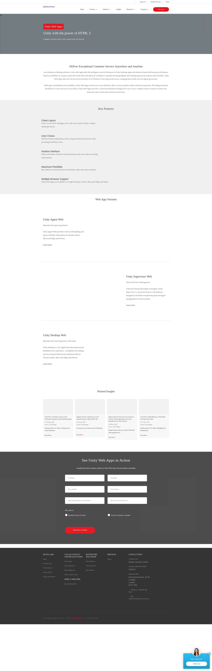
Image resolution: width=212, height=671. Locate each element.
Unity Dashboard (69, 570)
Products (92, 9)
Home (82, 9)
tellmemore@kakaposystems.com (139, 598)
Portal (167, 2)
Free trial (161, 9)
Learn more (47, 245)
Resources (130, 9)
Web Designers (78, 618)
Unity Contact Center (71, 574)
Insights (118, 9)
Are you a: (69, 510)
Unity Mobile (90, 570)
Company (144, 9)
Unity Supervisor (69, 566)
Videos (109, 559)
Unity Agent (68, 561)
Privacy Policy (47, 572)
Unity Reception (91, 566)
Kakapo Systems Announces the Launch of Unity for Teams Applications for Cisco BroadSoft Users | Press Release (121, 419)
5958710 (132, 569)
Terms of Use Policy (49, 576)
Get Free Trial (47, 563)
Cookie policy (47, 568)
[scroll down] (204, 35)
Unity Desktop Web (70, 584)
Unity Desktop (90, 561)
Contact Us (142, 2)
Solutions (106, 9)
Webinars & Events (155, 2)
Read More (48, 435)
